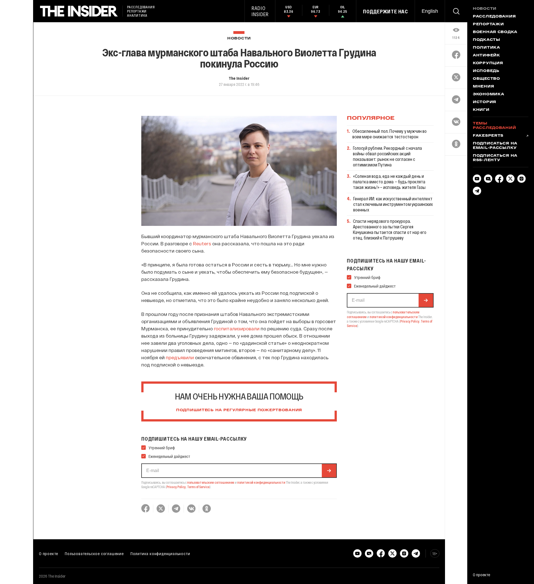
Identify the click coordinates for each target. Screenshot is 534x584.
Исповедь (486, 71)
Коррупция (488, 63)
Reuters (202, 243)
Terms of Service (198, 487)
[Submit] (329, 470)
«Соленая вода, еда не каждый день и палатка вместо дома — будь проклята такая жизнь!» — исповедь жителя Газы (389, 181)
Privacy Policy (176, 487)
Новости (239, 38)
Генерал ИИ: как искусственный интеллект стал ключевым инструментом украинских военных (393, 204)
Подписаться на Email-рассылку (495, 146)
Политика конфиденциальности (160, 553)
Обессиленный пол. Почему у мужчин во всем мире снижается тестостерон (389, 133)
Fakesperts (488, 136)
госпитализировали (236, 328)
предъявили (180, 357)
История (484, 102)
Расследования (494, 16)
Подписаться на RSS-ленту (495, 158)
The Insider (239, 78)
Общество (486, 79)
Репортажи (488, 24)
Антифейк (486, 55)
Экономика (488, 94)
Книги (481, 110)
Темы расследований (494, 126)
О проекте (48, 553)
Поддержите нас (385, 11)
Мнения (483, 86)
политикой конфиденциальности (261, 482)
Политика (486, 47)
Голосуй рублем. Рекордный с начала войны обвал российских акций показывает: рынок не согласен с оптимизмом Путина (387, 156)
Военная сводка (495, 32)
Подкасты (486, 40)
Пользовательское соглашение (94, 553)
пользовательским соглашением (210, 482)
